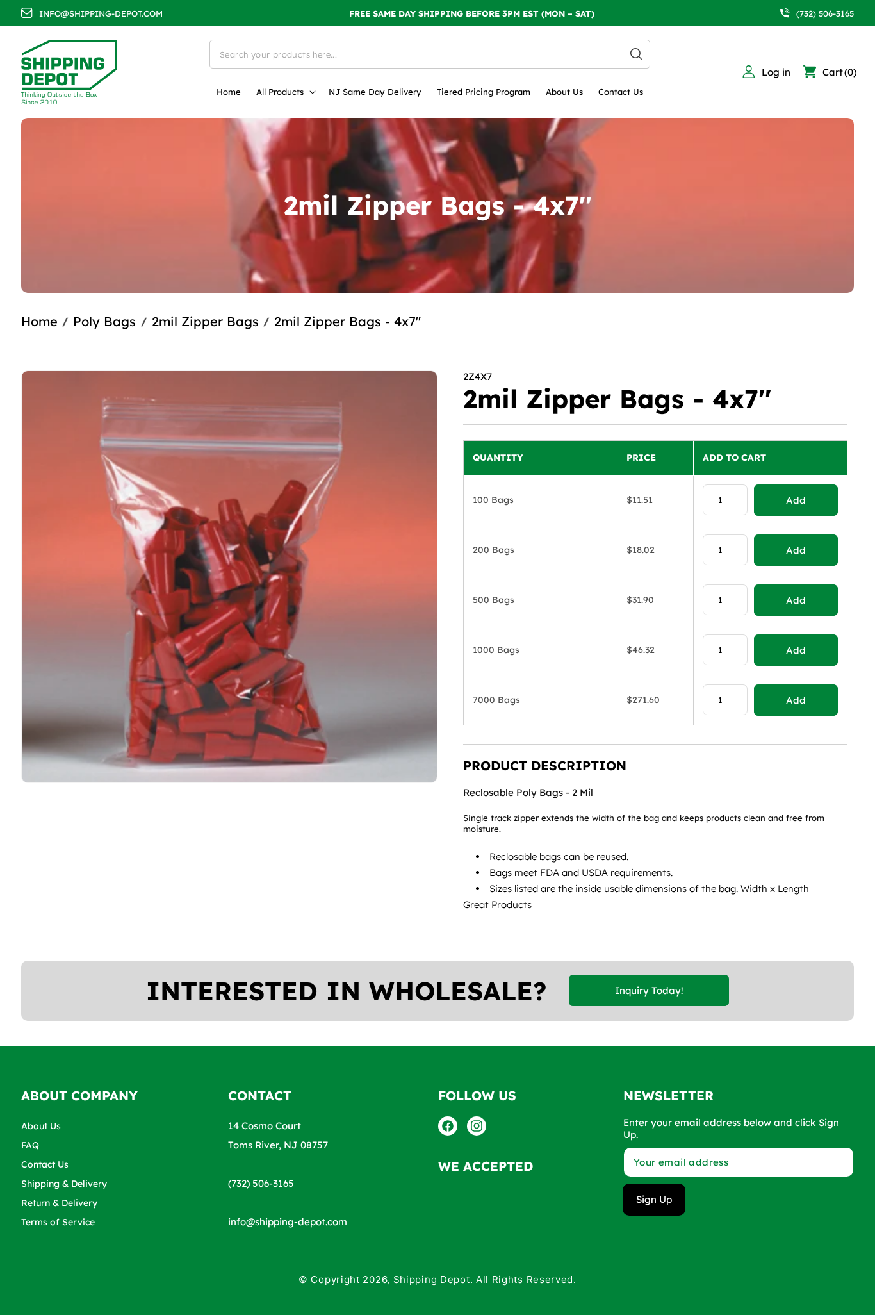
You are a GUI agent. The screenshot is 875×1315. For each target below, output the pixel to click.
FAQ (30, 1145)
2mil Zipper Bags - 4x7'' (347, 321)
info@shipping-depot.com (287, 1222)
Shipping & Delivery (64, 1183)
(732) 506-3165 (825, 13)
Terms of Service (58, 1222)
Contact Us (45, 1164)
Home (39, 321)
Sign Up (654, 1199)
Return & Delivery (59, 1203)
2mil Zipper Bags (205, 321)
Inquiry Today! (649, 990)
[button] (285, 92)
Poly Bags (104, 321)
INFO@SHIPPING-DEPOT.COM (101, 13)
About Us (41, 1126)
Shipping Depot (431, 1279)
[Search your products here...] (636, 54)
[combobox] (429, 54)
